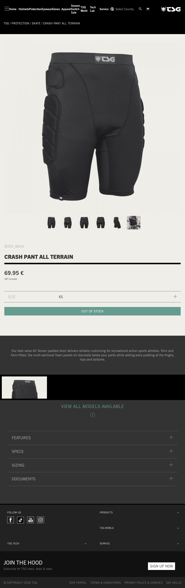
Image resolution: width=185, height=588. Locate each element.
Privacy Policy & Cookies (143, 582)
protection (20, 23)
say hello (173, 582)
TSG (6, 23)
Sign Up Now (161, 566)
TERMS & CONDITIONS (105, 582)
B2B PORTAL (78, 582)
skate (36, 23)
